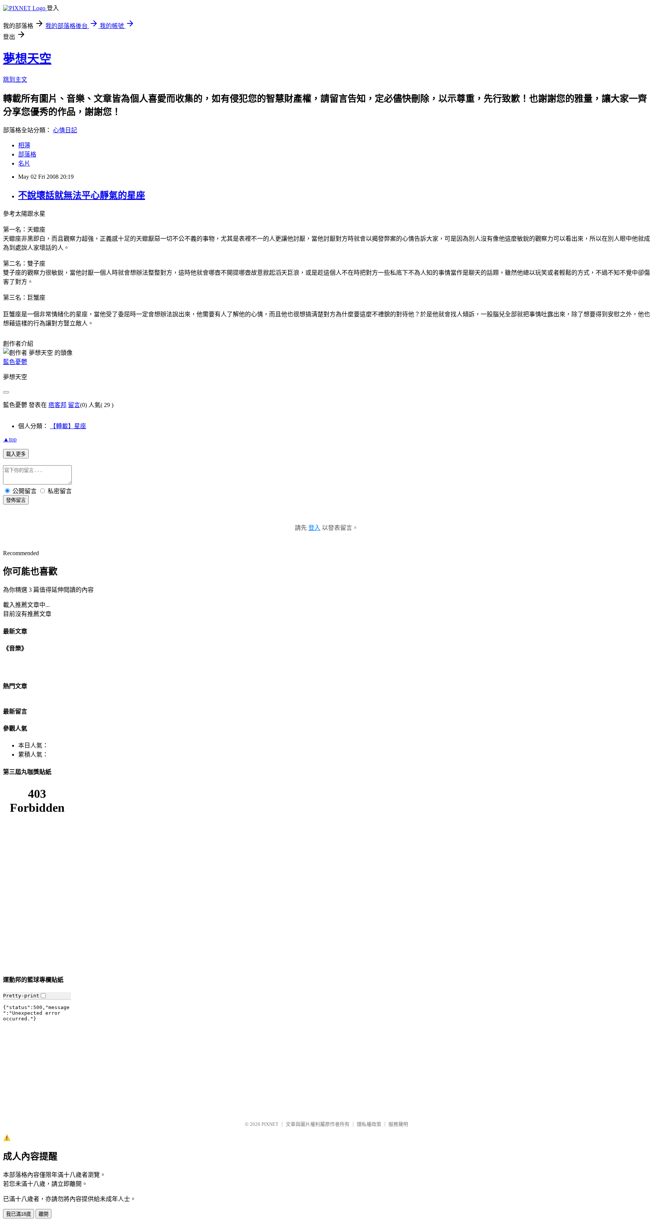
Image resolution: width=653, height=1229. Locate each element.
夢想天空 (27, 58)
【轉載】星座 (68, 426)
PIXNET (270, 1124)
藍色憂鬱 (15, 362)
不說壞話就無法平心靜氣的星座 (81, 195)
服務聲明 (398, 1124)
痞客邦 (57, 405)
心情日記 (65, 130)
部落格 (27, 154)
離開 (43, 1214)
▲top (10, 439)
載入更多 (16, 454)
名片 (24, 163)
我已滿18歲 (18, 1214)
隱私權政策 (369, 1124)
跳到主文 (15, 79)
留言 (74, 405)
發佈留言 (16, 500)
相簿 (24, 145)
